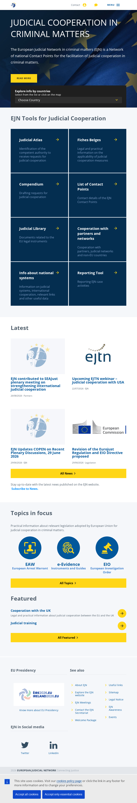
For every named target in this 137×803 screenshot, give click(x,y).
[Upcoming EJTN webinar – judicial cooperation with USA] (99, 364)
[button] (68, 473)
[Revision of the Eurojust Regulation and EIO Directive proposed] (99, 437)
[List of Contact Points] (97, 195)
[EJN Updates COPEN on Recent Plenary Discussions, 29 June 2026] (38, 437)
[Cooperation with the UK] (68, 614)
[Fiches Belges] (97, 151)
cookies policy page (69, 781)
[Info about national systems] (39, 284)
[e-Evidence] (68, 553)
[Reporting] (97, 284)
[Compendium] (39, 195)
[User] (84, 5)
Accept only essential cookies (63, 794)
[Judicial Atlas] (39, 151)
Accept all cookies (26, 794)
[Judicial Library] (39, 239)
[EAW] (30, 553)
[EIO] (107, 555)
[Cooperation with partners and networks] (97, 239)
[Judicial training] (68, 626)
